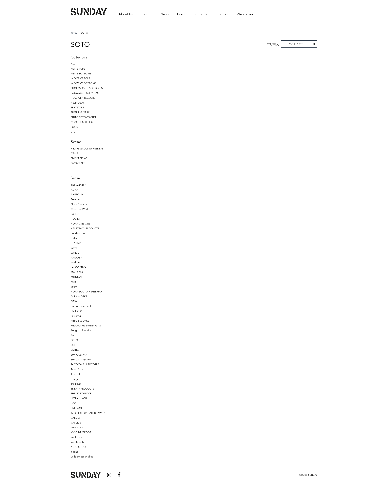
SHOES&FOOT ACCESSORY (87, 88)
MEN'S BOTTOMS (81, 74)
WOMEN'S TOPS (80, 78)
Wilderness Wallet (82, 457)
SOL (73, 345)
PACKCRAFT (78, 163)
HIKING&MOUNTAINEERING (87, 149)
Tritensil (75, 374)
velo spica (77, 428)
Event (181, 14)
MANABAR (77, 272)
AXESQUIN (77, 195)
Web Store (245, 14)
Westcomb (77, 442)
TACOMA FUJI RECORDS (85, 364)
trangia (75, 379)
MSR (73, 282)
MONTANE (77, 277)
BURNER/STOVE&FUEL (83, 117)
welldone (76, 437)
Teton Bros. (77, 369)
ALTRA (74, 190)
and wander (78, 185)
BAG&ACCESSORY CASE (85, 93)
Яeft (73, 335)
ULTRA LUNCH (79, 398)
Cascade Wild (79, 209)
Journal (146, 14)
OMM (74, 301)
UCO (73, 403)
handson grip (78, 233)
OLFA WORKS (79, 296)
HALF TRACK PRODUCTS (85, 229)
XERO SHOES (78, 447)
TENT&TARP (77, 108)
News (164, 14)
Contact (222, 14)
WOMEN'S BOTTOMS (83, 83)
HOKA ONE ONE (80, 224)
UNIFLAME (77, 408)
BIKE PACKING (79, 158)
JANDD (75, 253)
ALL (73, 64)
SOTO (74, 340)
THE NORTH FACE (81, 394)
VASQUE (76, 423)
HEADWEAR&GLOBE (83, 98)
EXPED (75, 214)
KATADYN (76, 258)
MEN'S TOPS (78, 69)
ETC (73, 132)
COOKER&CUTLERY (82, 122)
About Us (126, 14)
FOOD (74, 127)
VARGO (75, 418)
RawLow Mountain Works (86, 326)
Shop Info (201, 14)
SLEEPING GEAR (80, 112)
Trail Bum (76, 384)
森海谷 (74, 287)
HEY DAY (76, 243)
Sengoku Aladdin (81, 330)
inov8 (74, 248)
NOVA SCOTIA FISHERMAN (86, 292)
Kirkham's (76, 263)
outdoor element (81, 306)
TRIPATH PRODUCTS (82, 389)
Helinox (75, 238)
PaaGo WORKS (80, 321)
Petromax (76, 316)
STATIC (75, 350)
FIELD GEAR (77, 103)
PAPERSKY (77, 311)
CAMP (74, 154)
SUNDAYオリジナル (81, 360)
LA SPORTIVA (78, 267)
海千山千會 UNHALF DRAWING (88, 413)
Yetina (74, 452)
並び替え (273, 44)
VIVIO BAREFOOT (81, 432)
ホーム (74, 33)
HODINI (75, 219)
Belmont (75, 199)
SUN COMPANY (80, 355)
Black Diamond (80, 204)
